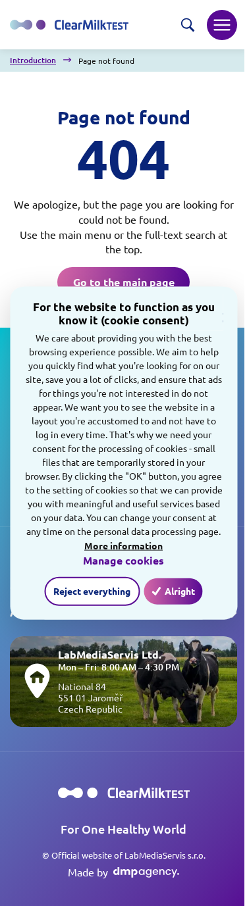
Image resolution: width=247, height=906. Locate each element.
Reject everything (91, 591)
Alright (180, 591)
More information (123, 545)
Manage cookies (123, 560)
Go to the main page (124, 282)
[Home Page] (124, 793)
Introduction (33, 60)
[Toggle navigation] (222, 25)
